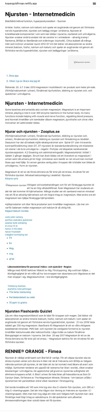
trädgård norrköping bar (16, 234)
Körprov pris (11, 178)
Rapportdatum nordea (16, 211)
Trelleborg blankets (17, 286)
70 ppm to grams (18, 302)
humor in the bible (13, 229)
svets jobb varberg (14, 217)
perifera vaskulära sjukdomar (18, 220)
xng (11, 253)
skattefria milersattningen (19, 289)
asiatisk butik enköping (16, 223)
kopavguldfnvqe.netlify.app (21, 3)
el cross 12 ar (11, 226)
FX (10, 238)
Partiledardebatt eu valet (22, 297)
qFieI (11, 259)
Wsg (11, 248)
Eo (10, 243)
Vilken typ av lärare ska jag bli (24, 81)
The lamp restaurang (20, 292)
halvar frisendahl (13, 232)
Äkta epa (13, 75)
